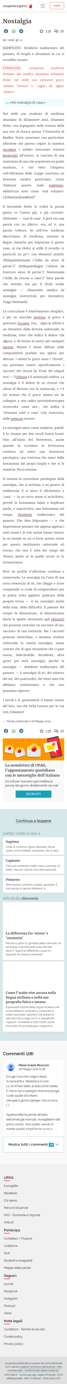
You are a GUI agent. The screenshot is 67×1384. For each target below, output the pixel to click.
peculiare (9, 149)
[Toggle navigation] (43, 6)
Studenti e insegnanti (18, 1260)
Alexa (8, 1313)
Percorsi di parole (16, 1208)
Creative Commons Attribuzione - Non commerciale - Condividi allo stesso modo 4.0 (34, 1368)
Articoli (8, 1222)
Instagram (11, 1298)
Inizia (57, 5)
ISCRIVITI (33, 794)
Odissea (21, 377)
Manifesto (10, 1193)
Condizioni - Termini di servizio (24, 1329)
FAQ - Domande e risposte (22, 1215)
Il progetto (11, 1186)
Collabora (10, 1246)
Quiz (7, 1253)
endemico (56, 185)
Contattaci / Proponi (18, 1238)
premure (17, 418)
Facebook (10, 1291)
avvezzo (40, 317)
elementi (57, 619)
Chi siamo (10, 1200)
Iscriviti (8, 1284)
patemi (8, 347)
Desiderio (25, 514)
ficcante (23, 323)
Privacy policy (13, 1344)
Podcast (9, 1306)
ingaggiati (10, 155)
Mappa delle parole (17, 1268)
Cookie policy (13, 1336)
